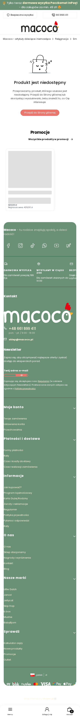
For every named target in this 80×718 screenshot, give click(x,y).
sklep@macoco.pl (21, 339)
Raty (6, 455)
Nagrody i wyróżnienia (17, 557)
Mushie (8, 617)
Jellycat (8, 600)
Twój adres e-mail (16, 370)
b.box (7, 611)
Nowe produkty (13, 648)
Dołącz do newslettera (21, 375)
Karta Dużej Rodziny (16, 498)
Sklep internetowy (39, 698)
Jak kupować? (13, 487)
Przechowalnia (13, 429)
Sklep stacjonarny (15, 552)
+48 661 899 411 (22, 328)
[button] (40, 408)
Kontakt (8, 563)
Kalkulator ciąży (13, 643)
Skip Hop (9, 606)
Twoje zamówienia (15, 418)
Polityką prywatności (25, 388)
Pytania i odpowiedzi (16, 520)
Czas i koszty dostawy (17, 461)
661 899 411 (62, 14)
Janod (8, 595)
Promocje (10, 654)
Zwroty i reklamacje (16, 504)
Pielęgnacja (61, 38)
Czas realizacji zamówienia (21, 467)
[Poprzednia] (4, 5)
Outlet (7, 659)
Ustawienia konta (14, 424)
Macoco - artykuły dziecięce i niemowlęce (27, 38)
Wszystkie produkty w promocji (48, 139)
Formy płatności (13, 450)
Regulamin (43, 381)
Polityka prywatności (16, 515)
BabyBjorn (10, 622)
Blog (6, 569)
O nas (7, 546)
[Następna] (76, 5)
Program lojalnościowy (18, 493)
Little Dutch (10, 589)
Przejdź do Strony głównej (39, 112)
